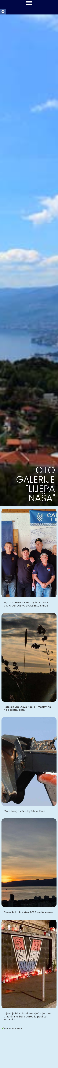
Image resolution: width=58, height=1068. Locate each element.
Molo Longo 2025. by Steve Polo (24, 811)
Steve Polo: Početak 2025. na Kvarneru (28, 912)
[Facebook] (3, 11)
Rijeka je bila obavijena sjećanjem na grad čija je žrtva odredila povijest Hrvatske (27, 1016)
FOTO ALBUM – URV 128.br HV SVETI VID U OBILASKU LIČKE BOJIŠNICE (27, 604)
